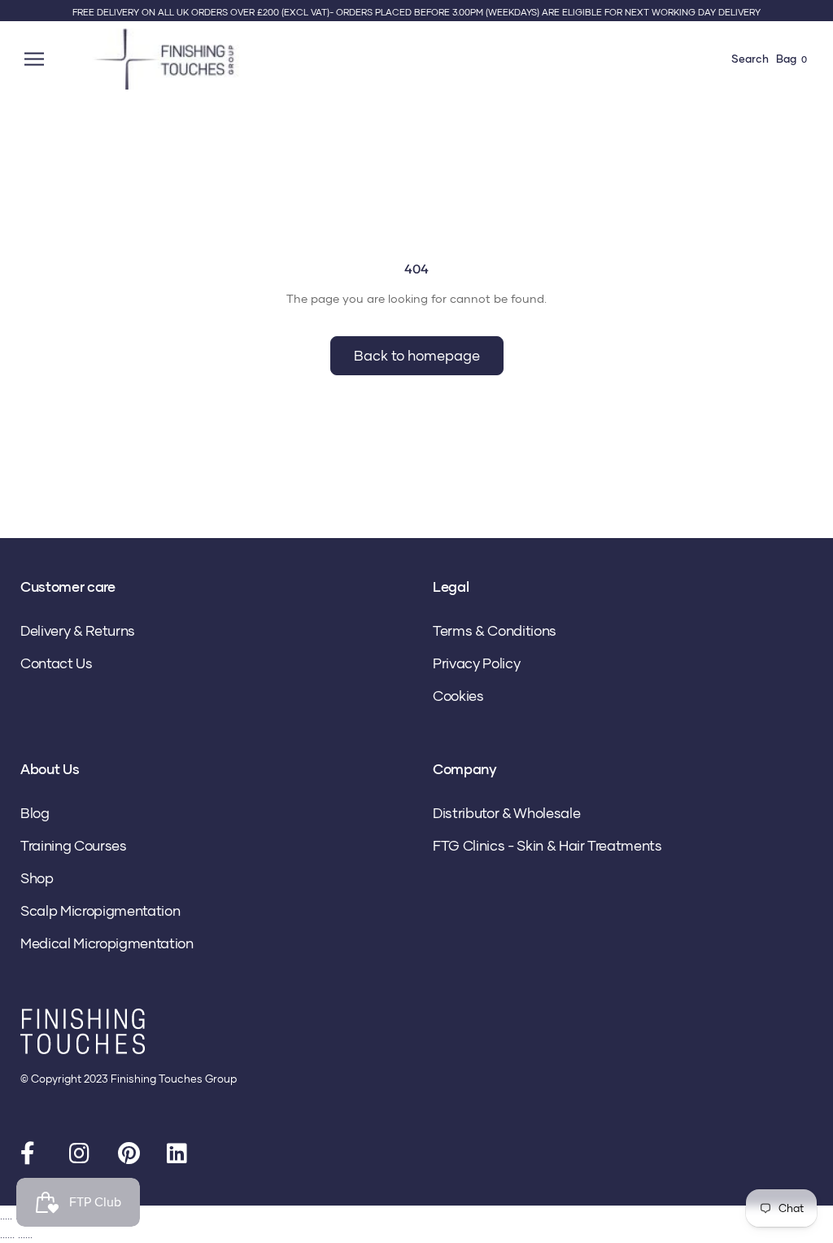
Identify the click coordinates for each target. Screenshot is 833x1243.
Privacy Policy (476, 663)
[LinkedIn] (179, 1156)
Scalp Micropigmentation (100, 910)
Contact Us (56, 663)
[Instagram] (81, 1156)
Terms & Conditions (494, 630)
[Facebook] (32, 1156)
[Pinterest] (130, 1156)
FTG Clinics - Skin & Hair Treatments (547, 845)
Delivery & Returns (77, 630)
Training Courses (73, 845)
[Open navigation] (36, 59)
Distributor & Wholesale (506, 812)
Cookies (458, 695)
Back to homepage (417, 355)
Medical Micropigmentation (107, 943)
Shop (37, 877)
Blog (35, 812)
